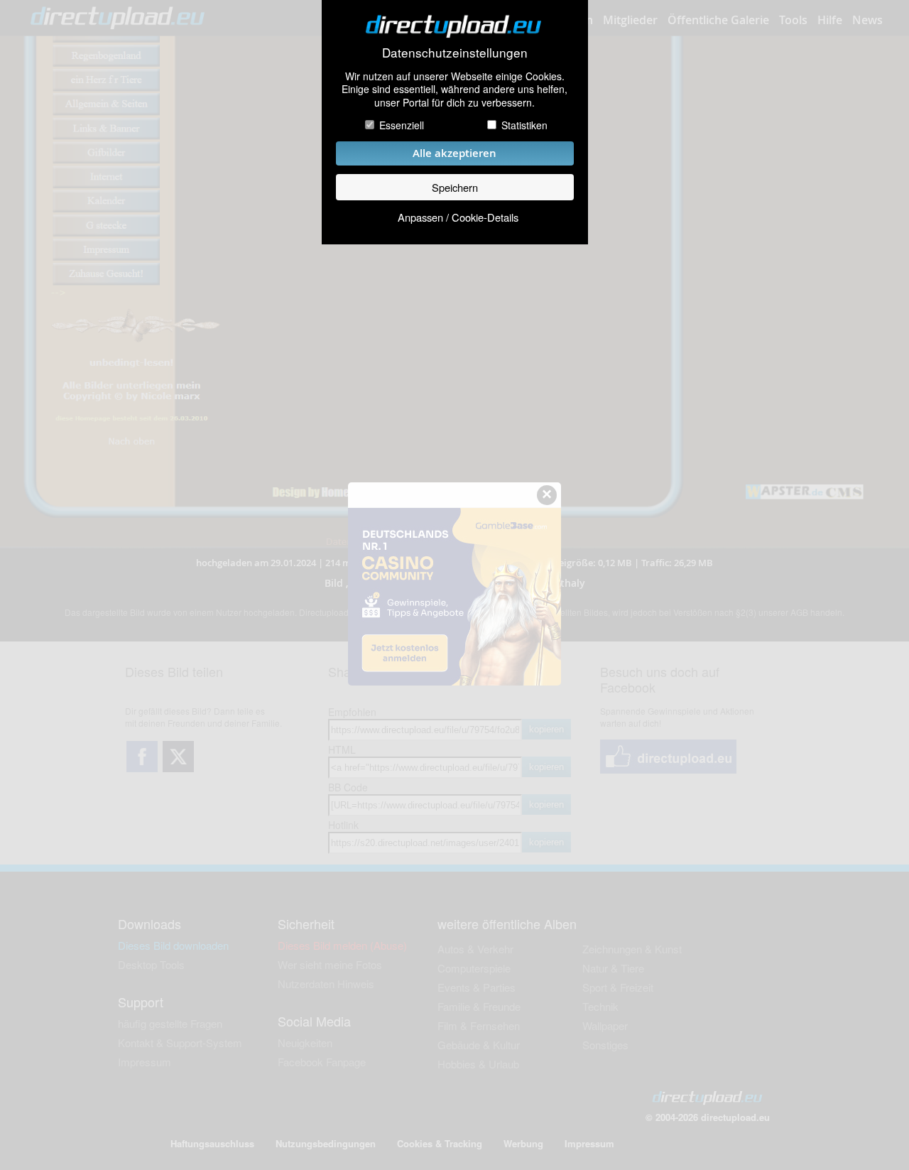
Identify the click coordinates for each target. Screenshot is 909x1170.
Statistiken (524, 125)
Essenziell (401, 125)
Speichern (455, 187)
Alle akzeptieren (454, 153)
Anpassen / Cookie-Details (458, 217)
